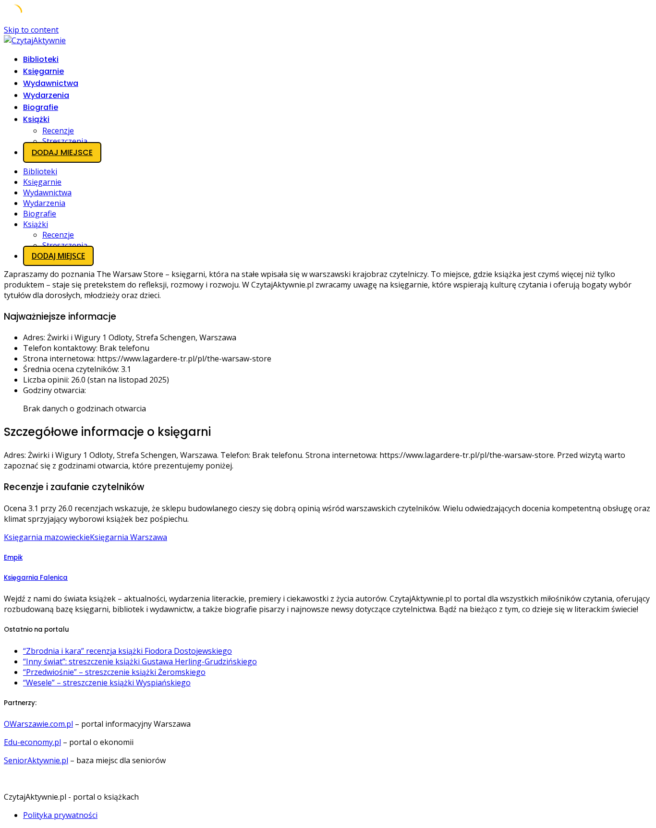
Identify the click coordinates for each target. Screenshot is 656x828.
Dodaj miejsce (62, 152)
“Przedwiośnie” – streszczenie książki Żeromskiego (114, 672)
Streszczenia (64, 141)
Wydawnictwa (50, 83)
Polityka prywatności (60, 815)
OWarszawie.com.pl (38, 724)
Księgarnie (43, 71)
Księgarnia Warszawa (128, 537)
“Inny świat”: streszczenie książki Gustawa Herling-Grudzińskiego (140, 661)
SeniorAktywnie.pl (36, 760)
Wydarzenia (46, 95)
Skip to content (31, 29)
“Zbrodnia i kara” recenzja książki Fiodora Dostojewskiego (127, 651)
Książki (36, 119)
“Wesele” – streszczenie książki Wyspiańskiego (107, 682)
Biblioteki (41, 59)
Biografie (40, 107)
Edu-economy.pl (32, 742)
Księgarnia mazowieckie (47, 537)
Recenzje (58, 130)
